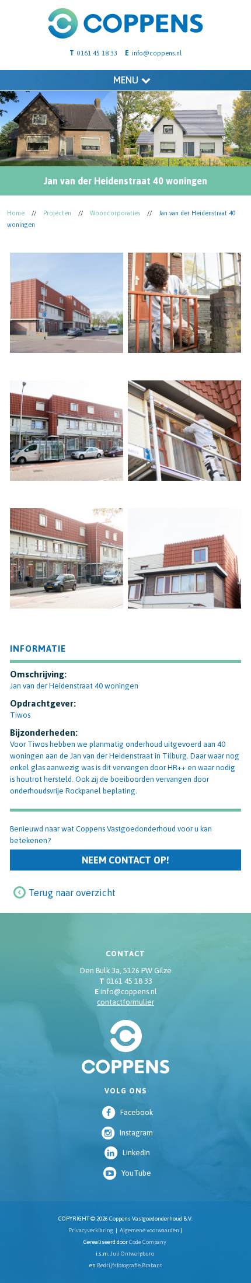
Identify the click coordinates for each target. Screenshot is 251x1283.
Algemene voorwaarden (149, 1230)
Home (16, 212)
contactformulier (125, 1002)
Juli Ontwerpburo (132, 1253)
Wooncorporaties (115, 212)
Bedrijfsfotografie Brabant (129, 1265)
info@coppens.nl (157, 53)
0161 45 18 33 (125, 981)
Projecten (57, 212)
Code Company (147, 1242)
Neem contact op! (125, 860)
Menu (125, 80)
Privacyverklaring (90, 1230)
